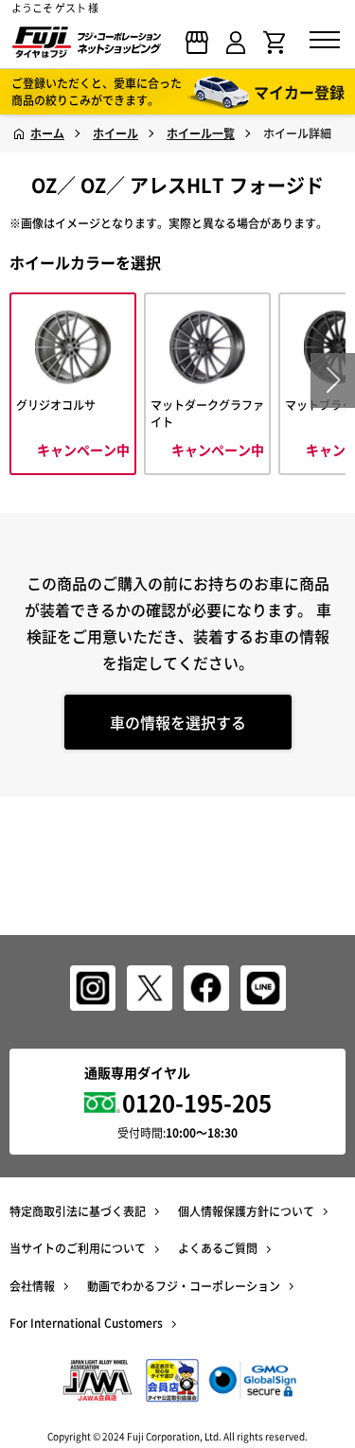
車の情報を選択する (178, 722)
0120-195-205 (197, 1103)
